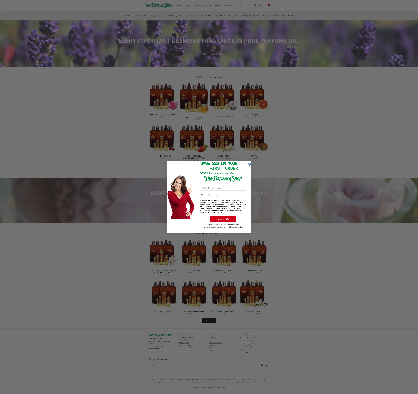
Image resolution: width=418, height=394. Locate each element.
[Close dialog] (249, 164)
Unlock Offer (223, 219)
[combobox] (203, 195)
